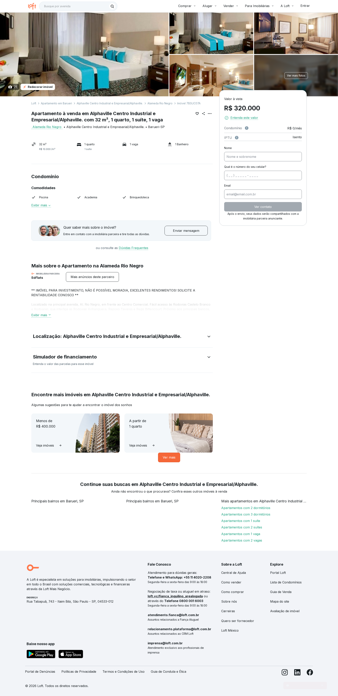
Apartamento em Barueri (56, 103)
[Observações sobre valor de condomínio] (247, 128)
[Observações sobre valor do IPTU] (237, 138)
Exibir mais (39, 315)
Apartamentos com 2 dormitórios (245, 508)
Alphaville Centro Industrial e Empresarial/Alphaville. (110, 103)
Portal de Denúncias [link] (40, 671)
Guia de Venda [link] (280, 592)
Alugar (207, 6)
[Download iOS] (70, 655)
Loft (33, 103)
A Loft (284, 6)
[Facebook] (310, 673)
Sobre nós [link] (229, 601)
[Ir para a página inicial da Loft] (33, 6)
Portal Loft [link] (278, 573)
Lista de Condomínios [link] (286, 582)
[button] (122, 337)
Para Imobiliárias (257, 6)
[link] (92, 277)
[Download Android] (41, 655)
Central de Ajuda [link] (233, 573)
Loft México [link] (230, 630)
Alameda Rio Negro (160, 103)
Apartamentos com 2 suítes (241, 527)
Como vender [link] (231, 582)
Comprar (184, 6)
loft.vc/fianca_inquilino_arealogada (175, 596)
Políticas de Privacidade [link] (78, 671)
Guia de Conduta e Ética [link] (168, 671)
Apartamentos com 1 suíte (240, 521)
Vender (228, 6)
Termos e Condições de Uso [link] (123, 671)
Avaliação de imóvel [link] (284, 611)
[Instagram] (285, 673)
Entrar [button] (305, 6)
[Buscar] (112, 6)
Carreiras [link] (228, 611)
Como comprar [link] (232, 592)
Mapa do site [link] (279, 601)
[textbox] (78, 6)
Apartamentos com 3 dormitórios (245, 514)
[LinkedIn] (297, 673)
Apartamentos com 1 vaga (240, 534)
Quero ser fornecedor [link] (237, 621)
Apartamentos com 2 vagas (241, 540)
